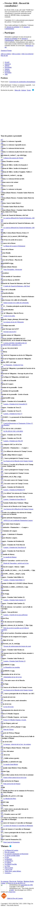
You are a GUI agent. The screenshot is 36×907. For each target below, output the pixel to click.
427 (2, 139)
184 (2, 327)
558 (2, 525)
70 (1, 386)
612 (2, 495)
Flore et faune (9, 867)
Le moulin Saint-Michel (10, 764)
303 (2, 692)
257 (2, 324)
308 (2, 471)
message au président (13, 27)
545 (2, 779)
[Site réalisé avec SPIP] (11, 890)
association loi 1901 (27, 885)
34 (1, 740)
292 (2, 463)
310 (2, 482)
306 (2, 475)
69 (1, 392)
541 (2, 585)
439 (2, 651)
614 (2, 409)
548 (2, 427)
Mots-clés (17, 90)
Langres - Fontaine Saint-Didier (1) (14, 580)
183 (2, 281)
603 (2, 769)
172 (2, 196)
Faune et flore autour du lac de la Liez (14, 777)
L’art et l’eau (8, 869)
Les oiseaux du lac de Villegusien (13, 322)
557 (2, 446)
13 (1, 834)
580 (2, 568)
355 (2, 635)
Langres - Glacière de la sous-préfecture (15, 615)
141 (2, 333)
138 (2, 357)
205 (2, 375)
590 (2, 685)
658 (2, 672)
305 (2, 699)
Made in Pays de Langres (15, 898)
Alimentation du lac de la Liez (12, 677)
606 (2, 317)
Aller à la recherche (27, 54)
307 (2, 468)
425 (2, 173)
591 (2, 504)
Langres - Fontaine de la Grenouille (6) (15, 404)
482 (2, 522)
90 (1, 638)
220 (2, 735)
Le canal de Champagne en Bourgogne (16, 854)
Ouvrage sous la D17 (9, 331)
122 (2, 715)
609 (2, 657)
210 (2, 565)
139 (2, 353)
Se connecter (5, 881)
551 (2, 234)
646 (2, 291)
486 (2, 516)
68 (1, 389)
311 (2, 456)
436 (2, 166)
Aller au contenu (6, 54)
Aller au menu (16, 54)
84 (1, 254)
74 (1, 433)
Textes (29, 90)
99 (1, 251)
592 (2, 760)
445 (2, 592)
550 (2, 669)
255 (2, 838)
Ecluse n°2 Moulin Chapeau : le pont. (14, 720)
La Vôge (7, 866)
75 (1, 539)
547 (2, 572)
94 (1, 288)
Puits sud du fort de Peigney (11, 784)
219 (2, 605)
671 (2, 529)
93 (1, 379)
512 (2, 766)
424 (2, 180)
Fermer (9, 50)
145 (2, 265)
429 (2, 146)
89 (1, 695)
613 (2, 399)
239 (2, 631)
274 (2, 831)
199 (2, 559)
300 (2, 478)
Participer (20, 881)
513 (2, 789)
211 (2, 278)
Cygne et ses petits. (9, 316)
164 (2, 804)
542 (2, 396)
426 (2, 159)
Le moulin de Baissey (10, 557)
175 (2, 191)
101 (2, 382)
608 (2, 575)
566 (2, 623)
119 (2, 231)
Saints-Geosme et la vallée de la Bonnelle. (16, 303)
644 (2, 588)
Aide (6, 74)
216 (2, 453)
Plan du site (4, 55)
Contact (3, 883)
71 (1, 648)
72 (1, 549)
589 (2, 821)
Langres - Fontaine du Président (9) (14, 490)
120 (2, 419)
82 (1, 602)
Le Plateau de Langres (11, 850)
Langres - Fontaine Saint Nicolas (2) (14, 661)
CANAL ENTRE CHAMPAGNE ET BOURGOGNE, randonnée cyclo (14, 344)
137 (2, 610)
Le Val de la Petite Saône (12, 855)
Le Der (7, 857)
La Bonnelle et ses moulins (11, 667)
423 (2, 501)
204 (2, 337)
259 (2, 304)
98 (1, 238)
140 (2, 366)
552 (2, 241)
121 (2, 712)
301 (2, 449)
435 (2, 163)
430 (2, 150)
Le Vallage (8, 862)
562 (2, 153)
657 (2, 702)
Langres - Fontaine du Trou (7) (12, 414)
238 (2, 731)
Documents (8, 67)
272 (2, 756)
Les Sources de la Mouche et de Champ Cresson (18, 461)
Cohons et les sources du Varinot (13, 158)
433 (2, 184)
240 (2, 620)
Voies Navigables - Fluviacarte (12, 269)
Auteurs (7, 69)
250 (2, 350)
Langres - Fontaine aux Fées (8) (13, 441)
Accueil (7, 62)
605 (2, 800)
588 (2, 816)
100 (2, 261)
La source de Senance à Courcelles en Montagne (18, 825)
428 (2, 143)
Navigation (8, 72)
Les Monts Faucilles (11, 864)
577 (2, 725)
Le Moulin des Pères (9, 798)
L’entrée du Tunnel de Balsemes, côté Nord (16, 286)
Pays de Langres (10, 852)
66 (1, 532)
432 (2, 187)
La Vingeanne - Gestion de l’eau (13, 365)
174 (2, 208)
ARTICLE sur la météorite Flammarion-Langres (18, 520)
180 (2, 753)
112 (2, 275)
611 (2, 543)
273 (2, 812)
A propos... (8, 873)
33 (1, 295)
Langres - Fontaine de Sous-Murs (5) (14, 499)
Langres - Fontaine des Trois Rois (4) (14, 547)
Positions (7, 71)
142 (2, 372)
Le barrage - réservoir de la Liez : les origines (17, 744)
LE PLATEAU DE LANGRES (13, 431)
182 (2, 213)
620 (2, 785)
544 (2, 642)
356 (2, 536)
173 (2, 205)
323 (2, 721)
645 (2, 308)
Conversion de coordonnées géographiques (22, 82)
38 (1, 415)
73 (1, 406)
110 (2, 271)
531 (2, 298)
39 (1, 581)
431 (2, 177)
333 (2, 746)
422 (2, 511)
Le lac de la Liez (8, 707)
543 (2, 773)
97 (1, 248)
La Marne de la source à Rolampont (14, 246)
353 (2, 616)
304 (2, 679)
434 (2, 170)
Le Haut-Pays (9, 861)
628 (2, 552)
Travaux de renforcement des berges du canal (17, 646)
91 (1, 708)
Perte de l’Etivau (8, 729)
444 (2, 682)
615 (2, 436)
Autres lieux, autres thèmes (13, 871)
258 (2, 749)
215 (2, 311)
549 (2, 663)
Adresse (23, 90)
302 (2, 491)
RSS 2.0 (22, 883)
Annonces (4, 50)
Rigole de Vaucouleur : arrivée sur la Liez (16, 563)
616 (2, 485)
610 (2, 595)
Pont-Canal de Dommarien (11, 842)
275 (2, 807)
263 (2, 221)
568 (2, 360)
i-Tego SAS (11, 892)
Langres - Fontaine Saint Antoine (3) (14, 600)
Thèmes (7, 65)
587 (2, 827)
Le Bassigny (8, 859)
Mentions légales (29, 881)
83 (1, 258)
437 (2, 201)
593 (2, 794)
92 (1, 442)
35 (1, 346)
